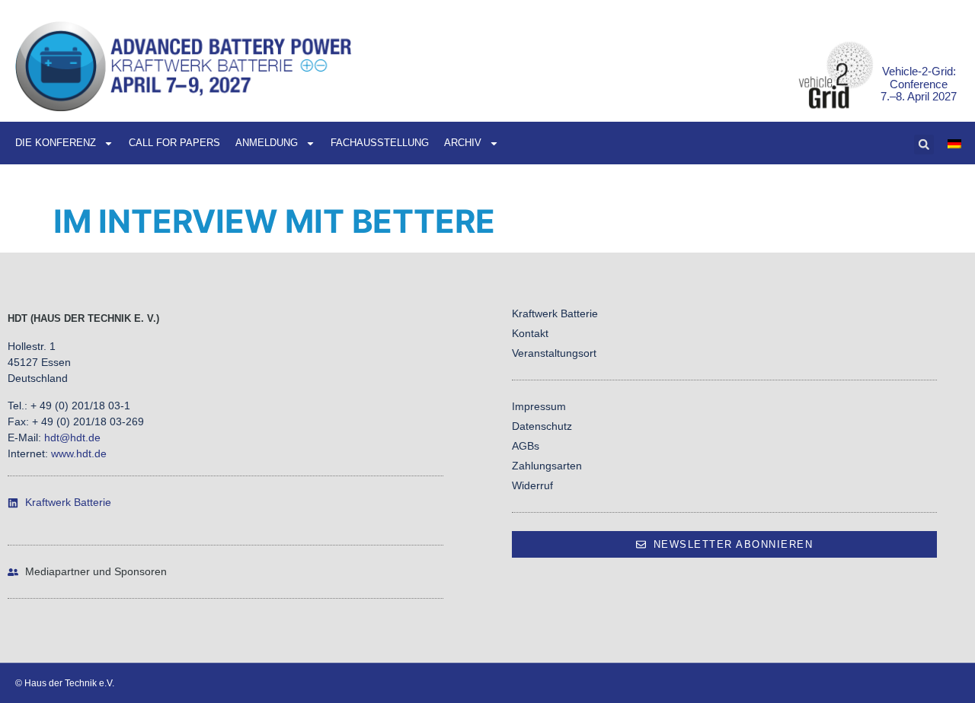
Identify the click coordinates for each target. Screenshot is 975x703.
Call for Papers (174, 142)
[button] (924, 144)
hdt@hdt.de (72, 437)
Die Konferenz (55, 142)
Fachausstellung (380, 142)
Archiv (462, 142)
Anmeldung (266, 142)
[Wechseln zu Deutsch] (954, 143)
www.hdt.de (79, 453)
